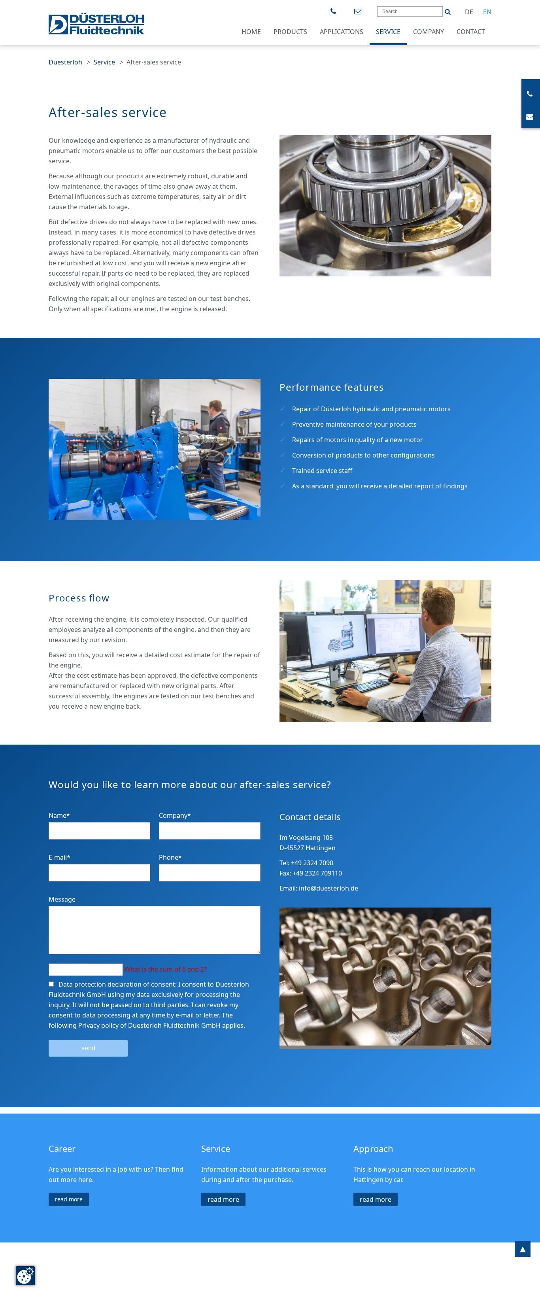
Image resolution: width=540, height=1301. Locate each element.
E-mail (59, 857)
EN (487, 12)
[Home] (96, 23)
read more (69, 1199)
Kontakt (358, 11)
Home (251, 31)
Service (388, 31)
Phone (170, 857)
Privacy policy (98, 1025)
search (447, 8)
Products (290, 31)
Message (62, 899)
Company (428, 31)
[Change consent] (25, 1275)
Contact (471, 31)
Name (59, 815)
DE (469, 12)
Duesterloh (65, 62)
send (88, 1048)
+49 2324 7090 (334, 11)
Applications (341, 31)
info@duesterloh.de (328, 888)
